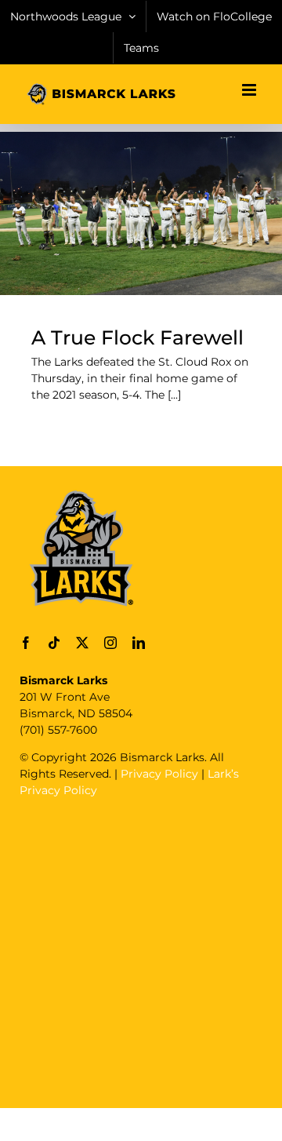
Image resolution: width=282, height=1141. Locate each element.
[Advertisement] (141, 951)
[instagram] (110, 642)
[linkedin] (138, 642)
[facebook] (26, 642)
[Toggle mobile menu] (250, 90)
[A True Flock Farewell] (141, 213)
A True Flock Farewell (137, 337)
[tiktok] (54, 642)
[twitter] (82, 642)
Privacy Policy (159, 774)
